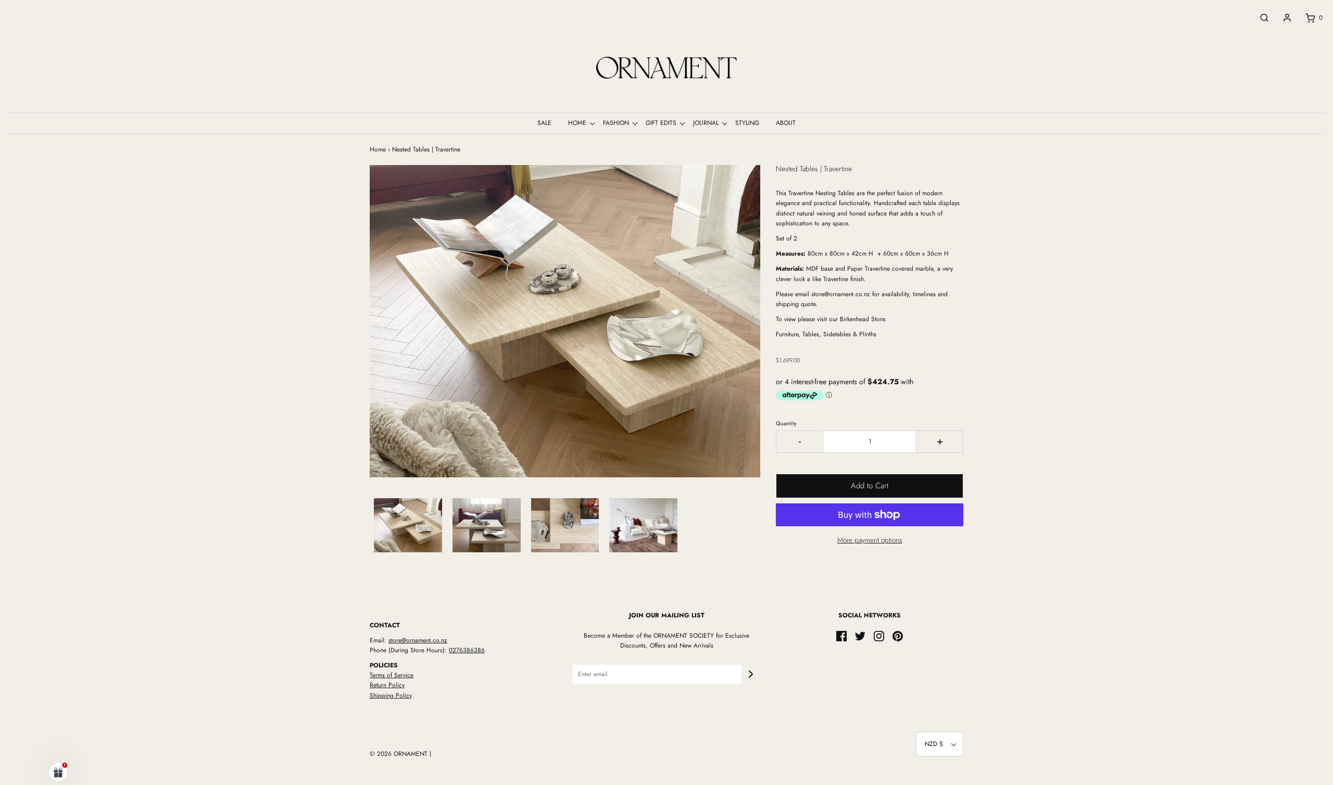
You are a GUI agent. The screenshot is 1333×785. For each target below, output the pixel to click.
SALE (544, 123)
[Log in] (1282, 17)
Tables (846, 193)
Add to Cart (869, 485)
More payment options (869, 540)
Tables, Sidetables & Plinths (838, 334)
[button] (408, 525)
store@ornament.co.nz (417, 640)
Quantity (786, 423)
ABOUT (786, 123)
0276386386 (467, 650)
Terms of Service (391, 675)
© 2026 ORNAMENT (398, 753)
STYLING (747, 123)
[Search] (1259, 17)
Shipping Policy (391, 695)
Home (378, 149)
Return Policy (387, 685)
